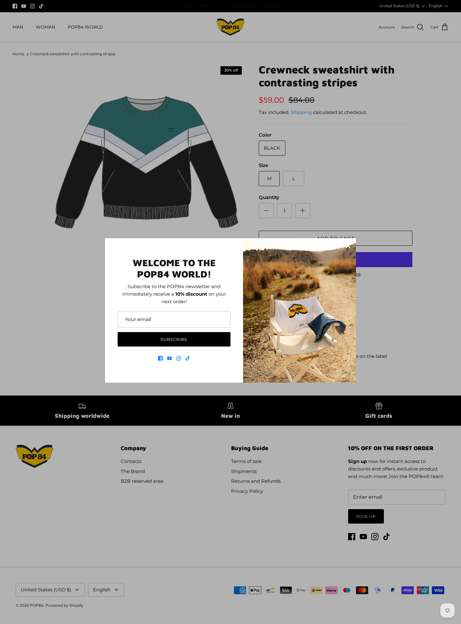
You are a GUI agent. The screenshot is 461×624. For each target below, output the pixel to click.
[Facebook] (160, 358)
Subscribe (174, 339)
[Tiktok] (187, 358)
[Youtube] (169, 358)
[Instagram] (178, 358)
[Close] (348, 246)
